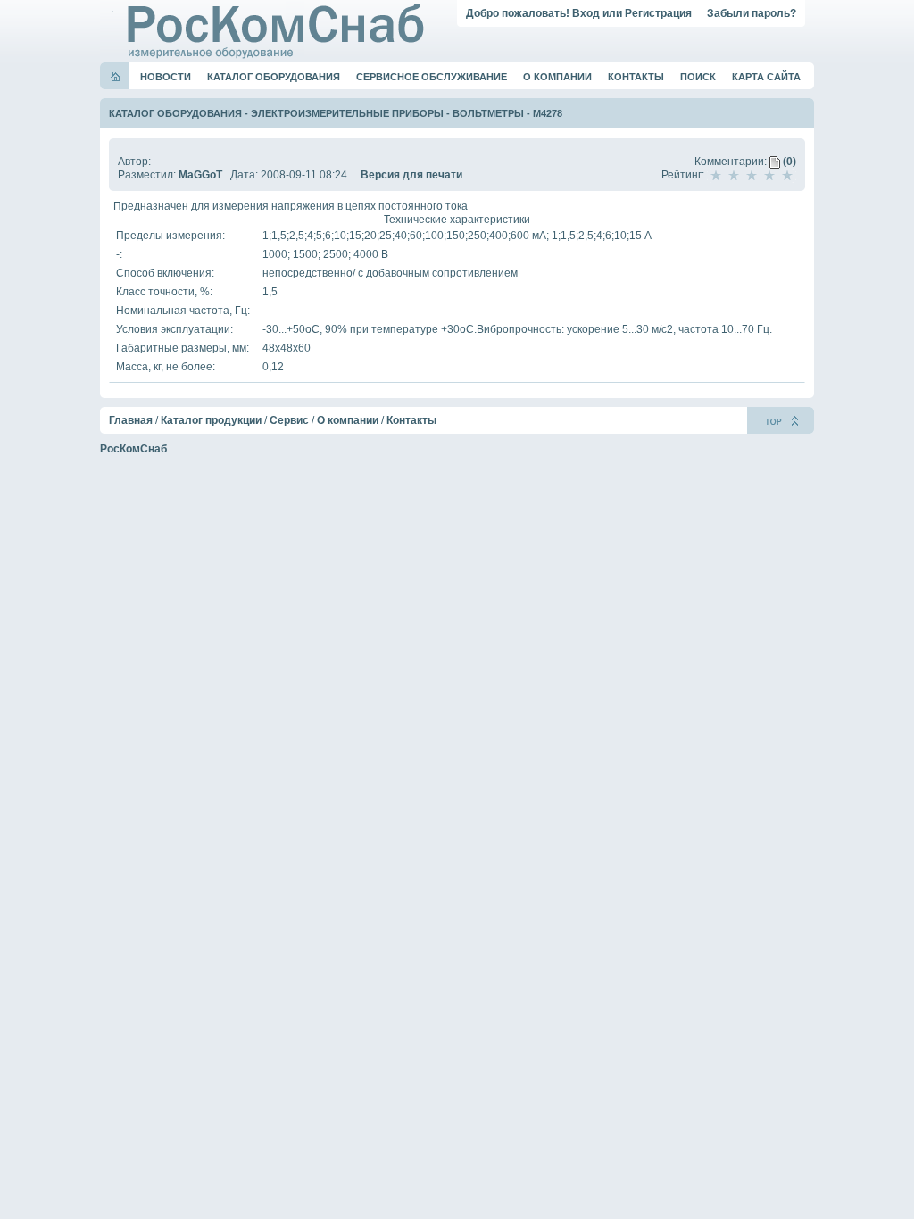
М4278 (547, 113)
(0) (788, 161)
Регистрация (658, 13)
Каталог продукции (211, 420)
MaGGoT (200, 175)
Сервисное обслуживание (431, 76)
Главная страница (115, 76)
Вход (586, 13)
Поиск (698, 76)
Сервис (289, 420)
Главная (131, 420)
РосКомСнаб (133, 449)
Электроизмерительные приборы (347, 113)
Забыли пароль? (751, 13)
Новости (165, 76)
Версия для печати (411, 175)
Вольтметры (488, 113)
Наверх (780, 420)
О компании (557, 76)
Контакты (636, 76)
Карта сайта (766, 76)
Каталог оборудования (273, 76)
